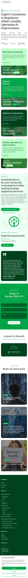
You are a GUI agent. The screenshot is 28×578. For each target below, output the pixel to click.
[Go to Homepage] (6, 2)
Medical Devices (6, 82)
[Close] (26, 556)
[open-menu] (25, 0)
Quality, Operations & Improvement (12, 143)
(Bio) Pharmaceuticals (13, 52)
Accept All (14, 568)
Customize (14, 571)
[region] (14, 566)
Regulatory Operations (13, 113)
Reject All (14, 575)
